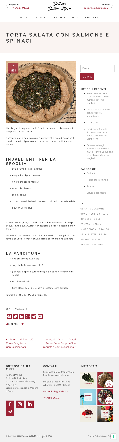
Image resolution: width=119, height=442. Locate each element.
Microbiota (88, 229)
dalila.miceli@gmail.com (96, 8)
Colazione (97, 209)
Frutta (85, 224)
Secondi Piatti (90, 239)
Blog (75, 17)
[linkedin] (30, 404)
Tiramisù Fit (92, 122)
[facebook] (10, 404)
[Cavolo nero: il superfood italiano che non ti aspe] (88, 380)
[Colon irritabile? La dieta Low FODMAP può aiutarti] (105, 414)
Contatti (92, 17)
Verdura (98, 244)
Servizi (59, 17)
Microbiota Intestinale (97, 180)
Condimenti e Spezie (94, 214)
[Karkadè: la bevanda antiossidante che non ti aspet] (88, 414)
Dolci (98, 219)
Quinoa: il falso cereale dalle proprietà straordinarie (98, 112)
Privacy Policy (94, 436)
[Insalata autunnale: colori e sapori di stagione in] (105, 397)
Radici (103, 234)
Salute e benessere (96, 193)
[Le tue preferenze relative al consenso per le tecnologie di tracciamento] (114, 437)
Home (24, 17)
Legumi (98, 224)
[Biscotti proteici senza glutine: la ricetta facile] (105, 380)
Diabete (85, 219)
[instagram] (20, 404)
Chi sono (41, 17)
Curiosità (91, 173)
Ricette (13, 324)
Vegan (84, 244)
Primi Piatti (88, 234)
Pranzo (104, 229)
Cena (83, 209)
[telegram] (10, 412)
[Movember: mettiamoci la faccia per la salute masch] (88, 397)
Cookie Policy (107, 436)
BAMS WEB (47, 436)
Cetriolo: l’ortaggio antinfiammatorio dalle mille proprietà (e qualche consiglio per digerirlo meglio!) (100, 152)
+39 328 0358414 (20, 8)
